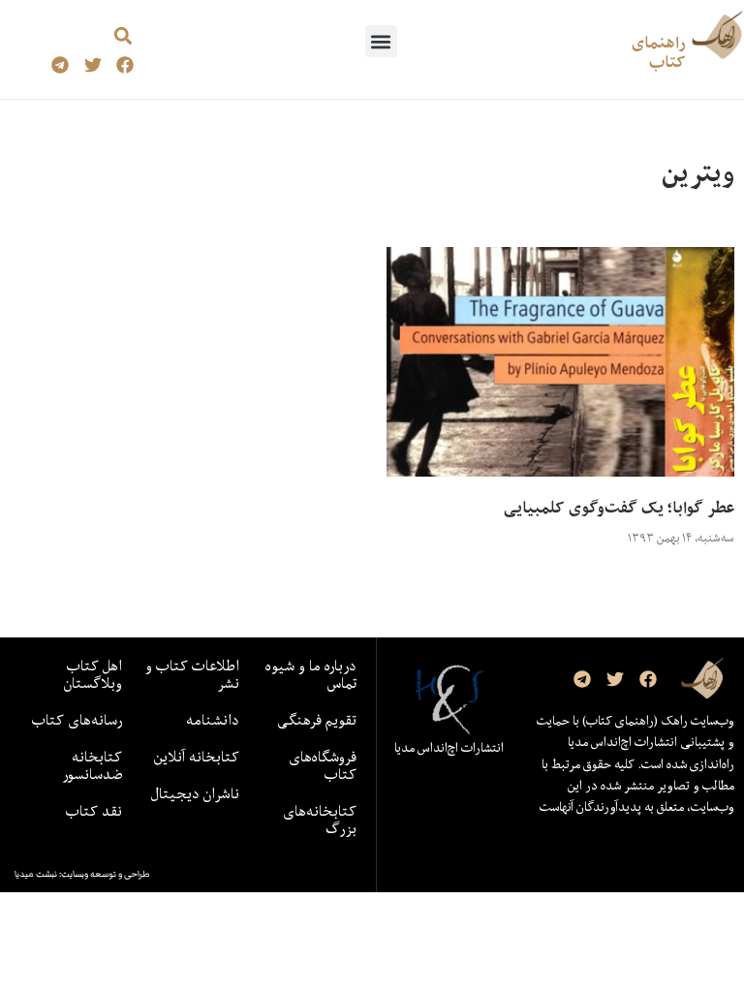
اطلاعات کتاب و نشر (192, 674)
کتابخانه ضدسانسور (92, 765)
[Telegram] (60, 65)
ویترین (698, 173)
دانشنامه (212, 719)
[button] (381, 41)
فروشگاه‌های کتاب (322, 765)
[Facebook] (125, 65)
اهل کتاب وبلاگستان (93, 674)
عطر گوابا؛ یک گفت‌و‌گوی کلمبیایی (619, 507)
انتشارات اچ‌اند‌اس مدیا (449, 748)
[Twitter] (92, 65)
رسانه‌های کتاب (77, 719)
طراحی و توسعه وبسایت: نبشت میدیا (82, 874)
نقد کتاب (94, 810)
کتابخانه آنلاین (196, 756)
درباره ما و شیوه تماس (310, 674)
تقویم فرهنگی (316, 719)
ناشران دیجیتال (195, 793)
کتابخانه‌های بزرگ (319, 819)
